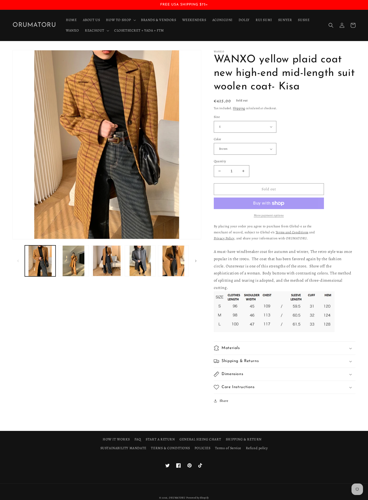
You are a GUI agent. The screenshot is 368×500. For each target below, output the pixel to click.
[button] (120, 20)
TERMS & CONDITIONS (170, 448)
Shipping (239, 108)
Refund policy (257, 448)
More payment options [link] (269, 215)
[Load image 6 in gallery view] (173, 260)
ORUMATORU (177, 497)
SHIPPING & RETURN (244, 439)
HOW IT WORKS (116, 439)
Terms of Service (228, 448)
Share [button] (224, 400)
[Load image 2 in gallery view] (73, 260)
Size (217, 117)
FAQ (137, 439)
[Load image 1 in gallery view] (40, 260)
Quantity (220, 161)
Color (217, 139)
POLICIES (203, 448)
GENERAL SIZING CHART (200, 439)
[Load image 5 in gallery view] (140, 260)
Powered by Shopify (197, 497)
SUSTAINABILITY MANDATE (123, 448)
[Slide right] (195, 260)
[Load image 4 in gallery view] (106, 260)
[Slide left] (18, 260)
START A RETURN (160, 439)
